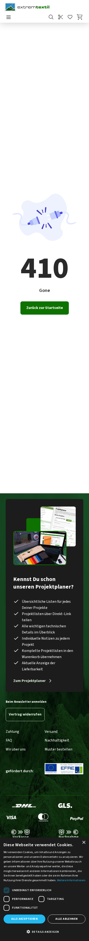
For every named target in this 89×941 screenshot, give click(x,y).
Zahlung (12, 731)
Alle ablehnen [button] (66, 919)
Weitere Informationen (71, 880)
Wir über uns (16, 749)
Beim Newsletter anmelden (26, 702)
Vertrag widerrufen (25, 714)
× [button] (83, 842)
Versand (51, 731)
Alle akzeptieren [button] (24, 919)
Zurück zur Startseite (44, 307)
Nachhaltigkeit (57, 740)
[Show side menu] (8, 17)
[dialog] (44, 889)
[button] (44, 932)
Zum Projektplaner (29, 680)
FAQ (9, 740)
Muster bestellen (58, 749)
